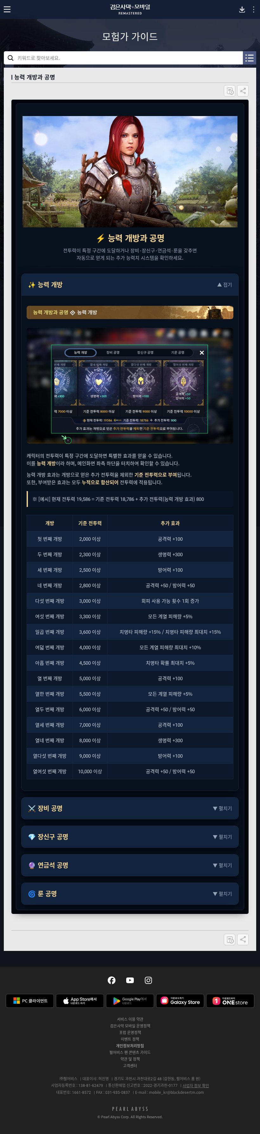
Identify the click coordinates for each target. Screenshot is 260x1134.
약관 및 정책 (130, 1059)
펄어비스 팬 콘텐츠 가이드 (130, 1052)
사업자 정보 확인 (196, 1085)
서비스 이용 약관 (130, 1019)
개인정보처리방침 (130, 1046)
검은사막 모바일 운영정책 (130, 1026)
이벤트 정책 (130, 1039)
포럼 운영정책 (130, 1032)
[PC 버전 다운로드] (242, 9)
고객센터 (130, 1066)
